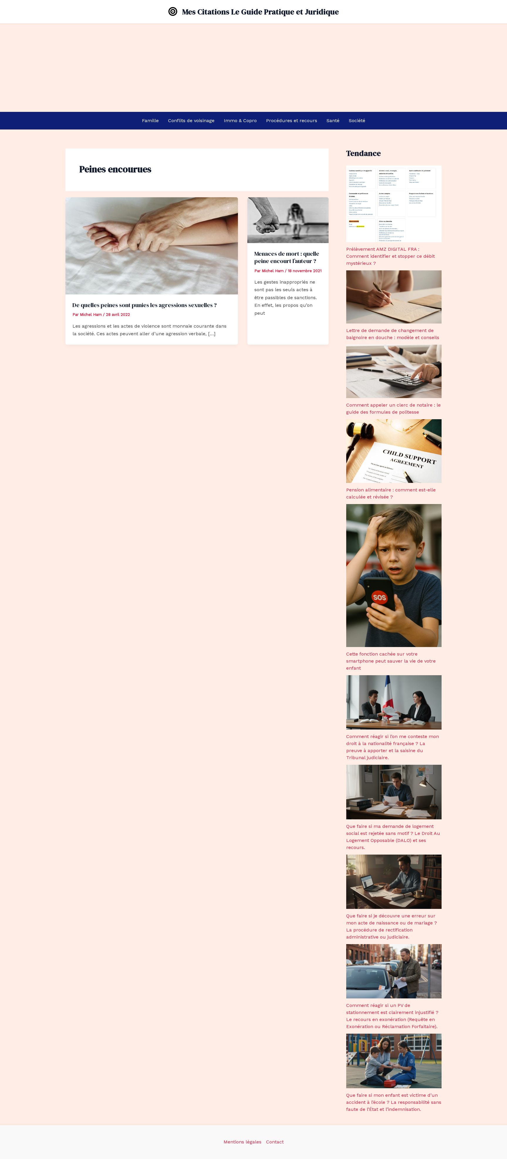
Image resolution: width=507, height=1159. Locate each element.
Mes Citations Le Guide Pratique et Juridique (260, 11)
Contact (275, 1142)
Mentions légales (242, 1142)
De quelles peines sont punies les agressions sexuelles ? (144, 305)
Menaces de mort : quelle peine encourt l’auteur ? (286, 257)
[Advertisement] (253, 68)
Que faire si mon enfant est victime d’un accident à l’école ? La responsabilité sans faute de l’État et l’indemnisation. (393, 1102)
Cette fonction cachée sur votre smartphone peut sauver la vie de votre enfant (391, 661)
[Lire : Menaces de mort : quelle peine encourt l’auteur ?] (288, 220)
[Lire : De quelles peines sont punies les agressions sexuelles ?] (151, 245)
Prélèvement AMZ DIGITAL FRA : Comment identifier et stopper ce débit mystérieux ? (390, 256)
